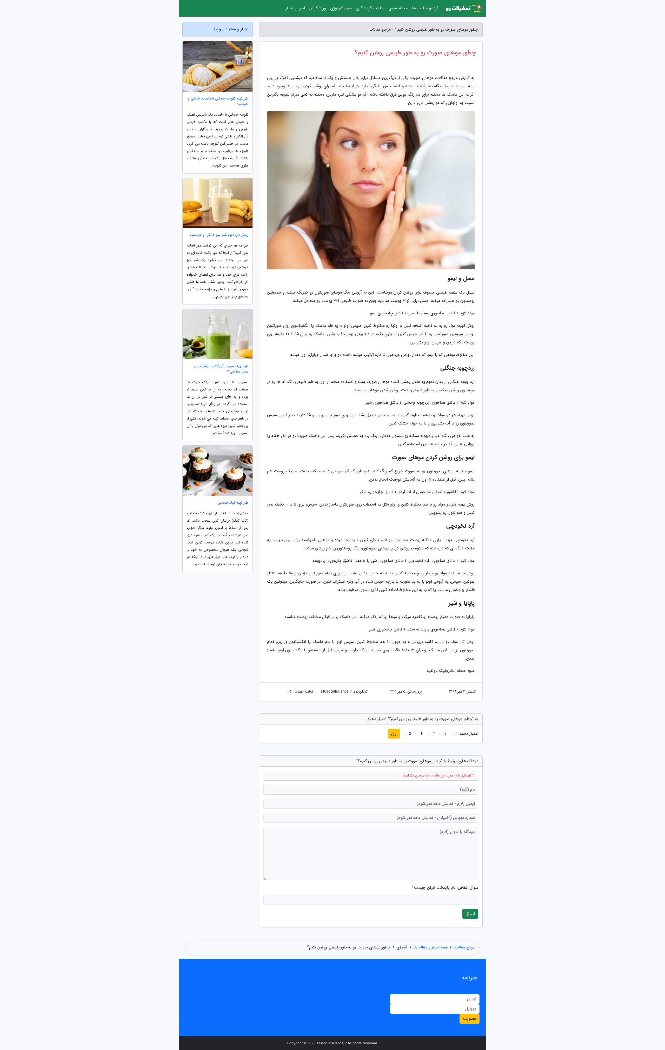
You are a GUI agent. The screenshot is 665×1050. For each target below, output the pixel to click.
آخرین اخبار (295, 8)
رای (394, 733)
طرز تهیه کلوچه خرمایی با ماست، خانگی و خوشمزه (218, 101)
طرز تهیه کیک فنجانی (233, 503)
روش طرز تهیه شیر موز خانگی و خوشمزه (219, 235)
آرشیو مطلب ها (425, 8)
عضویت (469, 1018)
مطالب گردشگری (370, 8)
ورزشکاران (317, 8)
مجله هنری (398, 8)
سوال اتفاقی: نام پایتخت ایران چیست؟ (445, 888)
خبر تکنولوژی (341, 8)
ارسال (470, 914)
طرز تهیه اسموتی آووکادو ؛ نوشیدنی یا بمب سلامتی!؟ (221, 368)
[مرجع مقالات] (463, 8)
